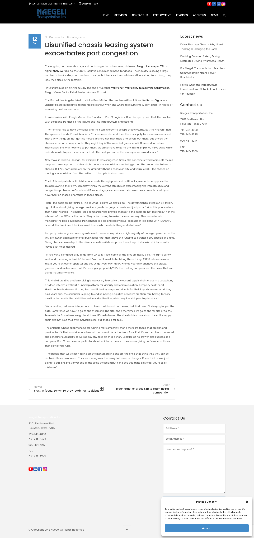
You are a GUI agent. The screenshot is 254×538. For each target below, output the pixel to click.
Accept (206, 528)
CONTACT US (140, 15)
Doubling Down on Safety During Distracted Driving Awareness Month (202, 59)
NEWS (214, 15)
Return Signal (154, 100)
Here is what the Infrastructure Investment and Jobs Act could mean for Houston (202, 89)
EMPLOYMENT (162, 15)
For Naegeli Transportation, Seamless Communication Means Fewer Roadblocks (202, 73)
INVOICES (182, 15)
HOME (105, 15)
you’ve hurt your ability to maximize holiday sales (140, 87)
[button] (247, 501)
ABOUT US (199, 15)
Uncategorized (76, 37)
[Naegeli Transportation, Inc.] (51, 15)
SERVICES (120, 15)
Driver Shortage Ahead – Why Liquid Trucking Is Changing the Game (201, 47)
